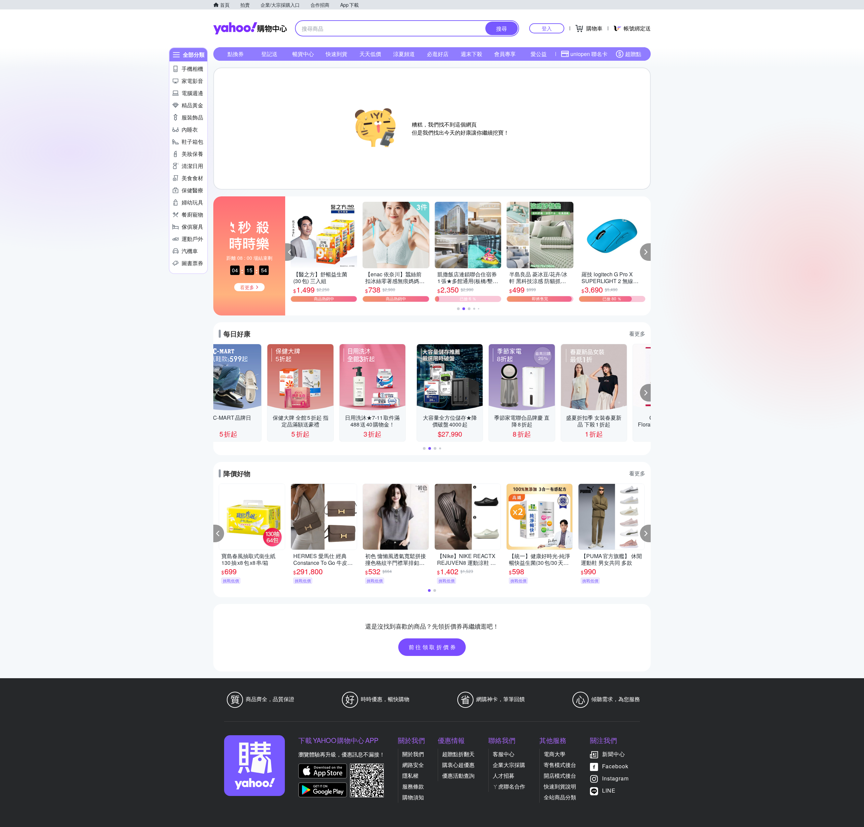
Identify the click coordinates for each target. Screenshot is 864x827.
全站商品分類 (560, 797)
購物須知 (413, 797)
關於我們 (413, 754)
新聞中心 (613, 754)
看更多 (637, 333)
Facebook (615, 766)
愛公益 (539, 54)
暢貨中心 (303, 54)
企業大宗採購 (509, 765)
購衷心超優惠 (458, 765)
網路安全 (413, 765)
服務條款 (413, 786)
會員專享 (505, 54)
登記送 (269, 54)
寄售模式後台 (560, 765)
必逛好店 (438, 54)
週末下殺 (471, 54)
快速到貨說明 (560, 786)
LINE (609, 790)
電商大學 (554, 754)
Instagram (615, 778)
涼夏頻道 (404, 54)
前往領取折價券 (433, 647)
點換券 (235, 54)
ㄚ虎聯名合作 (509, 786)
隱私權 (410, 775)
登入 (547, 28)
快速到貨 (336, 54)
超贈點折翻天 (458, 754)
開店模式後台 (560, 775)
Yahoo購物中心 (250, 28)
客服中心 (503, 754)
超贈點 (633, 54)
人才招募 (503, 775)
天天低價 (370, 54)
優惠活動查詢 (458, 775)
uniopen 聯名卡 (589, 54)
